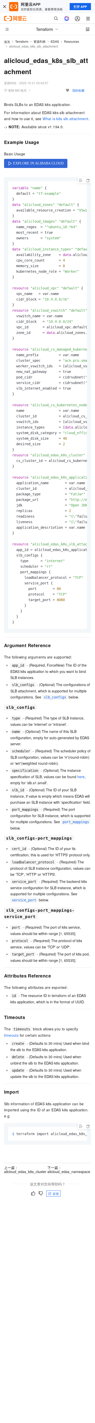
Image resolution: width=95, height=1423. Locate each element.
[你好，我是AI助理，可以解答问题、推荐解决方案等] (66, 18)
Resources (71, 41)
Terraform (21, 41)
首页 (7, 41)
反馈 (56, 1193)
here (81, 776)
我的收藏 (78, 90)
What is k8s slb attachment (65, 118)
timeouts (11, 1035)
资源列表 (39, 41)
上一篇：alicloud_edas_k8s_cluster (25, 1169)
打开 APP (80, 6)
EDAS (55, 41)
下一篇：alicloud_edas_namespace (68, 1169)
